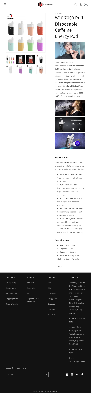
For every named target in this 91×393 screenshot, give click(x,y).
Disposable (52, 304)
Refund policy (11, 288)
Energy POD (52, 299)
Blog (28, 293)
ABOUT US (52, 315)
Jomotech (41, 391)
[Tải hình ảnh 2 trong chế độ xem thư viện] (20, 59)
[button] (5, 4)
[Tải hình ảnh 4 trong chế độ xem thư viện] (41, 59)
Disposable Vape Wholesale (33, 300)
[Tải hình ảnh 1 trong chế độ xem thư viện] (10, 59)
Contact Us (31, 288)
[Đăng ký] (45, 374)
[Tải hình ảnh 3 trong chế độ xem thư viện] (30, 59)
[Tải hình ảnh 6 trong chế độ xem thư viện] (20, 69)
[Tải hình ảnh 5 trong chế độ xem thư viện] (10, 69)
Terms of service (12, 304)
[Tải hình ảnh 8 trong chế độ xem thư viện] (41, 69)
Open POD (52, 293)
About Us (30, 283)
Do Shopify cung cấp (51, 391)
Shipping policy (12, 299)
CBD (49, 288)
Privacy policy (11, 283)
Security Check (11, 293)
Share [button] (60, 266)
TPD (49, 283)
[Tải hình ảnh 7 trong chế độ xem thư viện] (30, 69)
